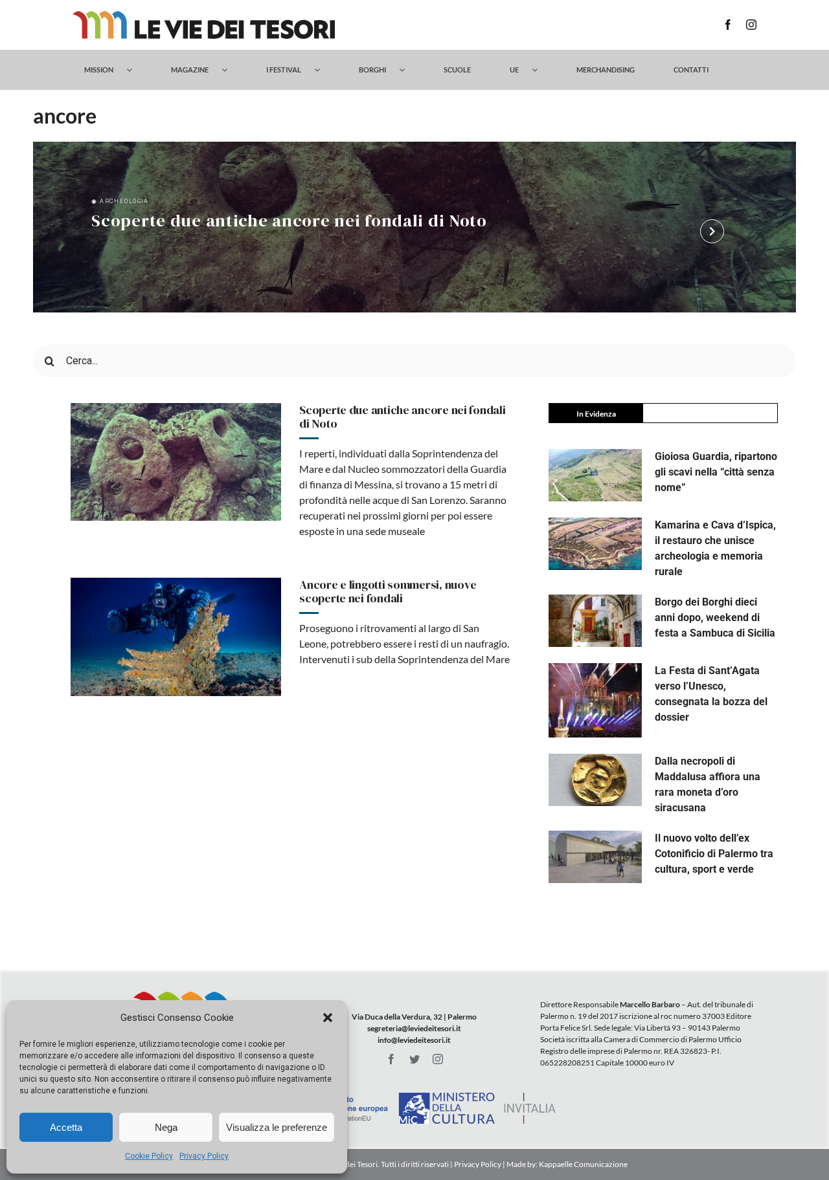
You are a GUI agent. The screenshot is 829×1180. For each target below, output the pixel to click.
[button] (327, 1017)
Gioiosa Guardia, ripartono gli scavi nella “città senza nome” (716, 472)
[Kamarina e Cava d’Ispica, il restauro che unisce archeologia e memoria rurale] (595, 544)
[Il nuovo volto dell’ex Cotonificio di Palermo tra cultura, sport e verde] (595, 857)
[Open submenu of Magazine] (230, 70)
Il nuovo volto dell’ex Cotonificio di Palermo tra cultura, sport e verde (714, 853)
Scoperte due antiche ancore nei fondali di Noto (289, 222)
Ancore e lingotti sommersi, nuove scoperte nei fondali (388, 591)
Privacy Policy (204, 1156)
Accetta (66, 1127)
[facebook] (728, 24)
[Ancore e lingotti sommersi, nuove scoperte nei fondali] (176, 637)
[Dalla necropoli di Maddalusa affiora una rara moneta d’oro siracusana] (595, 780)
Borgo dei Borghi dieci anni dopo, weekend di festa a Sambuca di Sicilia (715, 617)
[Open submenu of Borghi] (408, 70)
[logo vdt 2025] (204, 16)
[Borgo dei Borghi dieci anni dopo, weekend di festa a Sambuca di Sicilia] (595, 621)
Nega (166, 1127)
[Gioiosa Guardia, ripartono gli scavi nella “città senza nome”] (595, 475)
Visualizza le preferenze (276, 1127)
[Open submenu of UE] (541, 70)
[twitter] (414, 1059)
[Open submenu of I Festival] (323, 70)
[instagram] (751, 24)
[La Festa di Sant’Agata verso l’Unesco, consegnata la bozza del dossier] (595, 700)
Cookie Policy (149, 1156)
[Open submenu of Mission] (135, 70)
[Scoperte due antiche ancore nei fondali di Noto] (176, 462)
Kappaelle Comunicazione (583, 1164)
